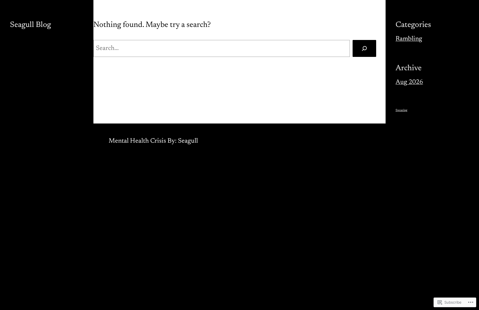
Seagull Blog (30, 25)
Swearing (401, 110)
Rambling (409, 39)
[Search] (364, 48)
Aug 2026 (409, 82)
